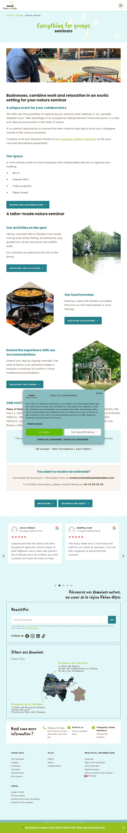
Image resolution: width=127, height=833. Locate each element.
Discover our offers (81, 321)
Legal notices (17, 792)
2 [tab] (62, 78)
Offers (51, 759)
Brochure (44, 504)
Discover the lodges (23, 385)
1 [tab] (59, 78)
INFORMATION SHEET (73, 504)
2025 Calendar (92, 766)
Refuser (99, 393)
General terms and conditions (25, 799)
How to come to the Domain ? (99, 773)
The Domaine (17, 759)
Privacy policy (32, 628)
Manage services (35, 424)
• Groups (19, 15)
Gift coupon (17, 776)
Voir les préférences (82, 432)
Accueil (10, 15)
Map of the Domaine (95, 763)
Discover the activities (24, 268)
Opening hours (92, 769)
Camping (15, 766)
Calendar (89, 759)
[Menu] (121, 5)
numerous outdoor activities (78, 139)
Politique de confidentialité (49, 439)
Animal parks (17, 773)
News (50, 763)
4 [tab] (68, 78)
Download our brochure (26, 205)
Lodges (14, 763)
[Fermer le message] (123, 827)
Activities (15, 769)
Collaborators (54, 766)
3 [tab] (65, 78)
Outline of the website (22, 802)
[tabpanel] (63, 65)
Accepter (44, 432)
